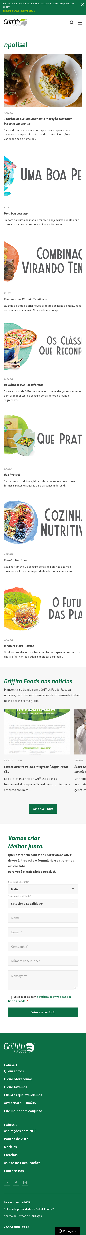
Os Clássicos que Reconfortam (23, 384)
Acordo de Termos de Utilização (23, 1216)
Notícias (10, 1146)
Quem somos (14, 1071)
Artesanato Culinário (20, 1103)
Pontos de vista (16, 1139)
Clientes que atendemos (23, 1095)
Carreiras (11, 1154)
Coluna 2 (10, 1125)
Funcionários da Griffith (17, 1202)
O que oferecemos (18, 1079)
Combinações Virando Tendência (25, 299)
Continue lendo (43, 809)
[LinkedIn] (7, 1183)
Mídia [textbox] (15, 889)
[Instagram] (25, 1183)
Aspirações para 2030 (20, 1131)
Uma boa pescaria (16, 213)
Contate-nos (14, 1170)
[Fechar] (82, 5)
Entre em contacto (42, 1012)
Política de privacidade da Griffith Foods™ (29, 1209)
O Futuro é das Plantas (19, 645)
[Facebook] (16, 1183)
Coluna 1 (10, 1065)
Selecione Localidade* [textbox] (27, 903)
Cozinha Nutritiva (15, 560)
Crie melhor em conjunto (23, 1111)
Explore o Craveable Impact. (18, 10)
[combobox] (43, 889)
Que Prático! (12, 474)
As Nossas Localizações (22, 1162)
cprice (19, 760)
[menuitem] (7, 1183)
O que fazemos (15, 1087)
